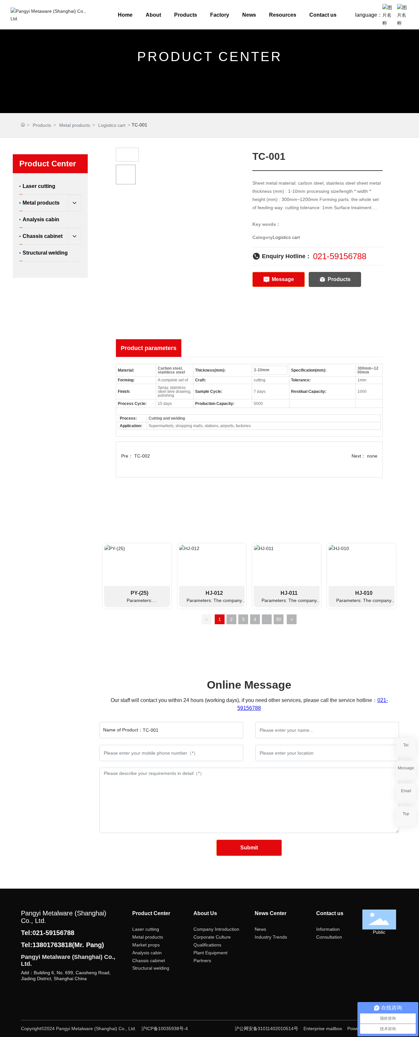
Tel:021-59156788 (47, 932)
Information (328, 929)
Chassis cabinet (148, 960)
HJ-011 (289, 593)
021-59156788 (339, 256)
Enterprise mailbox (322, 1028)
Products (42, 125)
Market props (146, 944)
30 (278, 619)
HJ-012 (214, 593)
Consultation (329, 937)
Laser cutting (145, 929)
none (372, 456)
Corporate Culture (212, 937)
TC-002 (142, 456)
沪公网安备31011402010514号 (267, 1028)
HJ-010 (364, 593)
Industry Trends (271, 937)
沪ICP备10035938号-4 (164, 1028)
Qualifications (207, 944)
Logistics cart (111, 125)
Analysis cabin (147, 952)
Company (203, 929)
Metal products (74, 125)
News (260, 929)
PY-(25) (139, 593)
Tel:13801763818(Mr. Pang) (62, 944)
